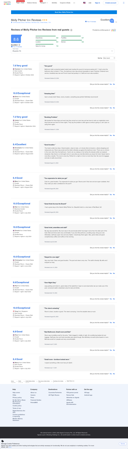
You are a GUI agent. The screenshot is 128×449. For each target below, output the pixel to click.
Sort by (100, 58)
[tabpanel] (64, 206)
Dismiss (123, 443)
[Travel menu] (73, 3)
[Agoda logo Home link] (7, 3)
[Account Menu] (124, 3)
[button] (44, 3)
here (10, 447)
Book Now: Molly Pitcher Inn (64, 12)
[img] (44, 20)
